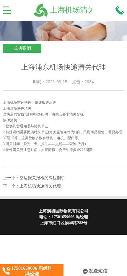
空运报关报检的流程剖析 (42, 178)
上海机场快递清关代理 (40, 186)
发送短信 (98, 270)
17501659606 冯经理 (70, 217)
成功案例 (22, 48)
